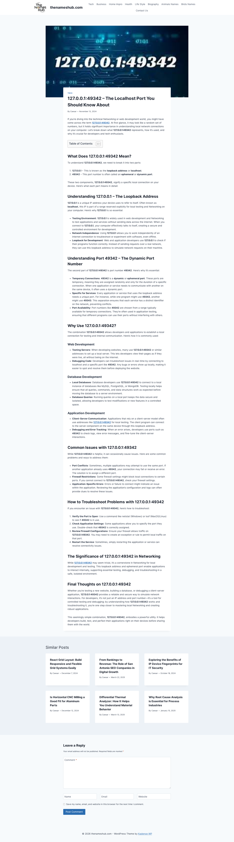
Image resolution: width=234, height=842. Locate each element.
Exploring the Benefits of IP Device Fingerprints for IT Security (165, 664)
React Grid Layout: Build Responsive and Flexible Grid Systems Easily (66, 664)
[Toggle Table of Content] (97, 144)
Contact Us (142, 10)
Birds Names (188, 4)
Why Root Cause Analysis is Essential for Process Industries (166, 701)
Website (142, 796)
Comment (70, 760)
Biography (153, 4)
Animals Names (169, 4)
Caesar (73, 111)
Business (101, 4)
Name (67, 796)
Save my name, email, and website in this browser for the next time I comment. (105, 804)
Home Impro (115, 4)
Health (128, 4)
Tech (91, 4)
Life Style (140, 4)
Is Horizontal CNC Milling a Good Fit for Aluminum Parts (67, 701)
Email (104, 796)
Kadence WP (145, 833)
